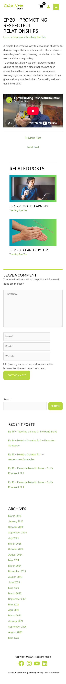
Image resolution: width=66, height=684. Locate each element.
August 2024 (15, 554)
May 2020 (13, 637)
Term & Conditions (17, 672)
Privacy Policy (36, 672)
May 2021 (13, 604)
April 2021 (13, 610)
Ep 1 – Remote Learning (28, 206)
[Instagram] (29, 663)
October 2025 (15, 527)
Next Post (33, 147)
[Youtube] (37, 663)
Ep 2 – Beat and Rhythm (28, 250)
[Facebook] (21, 663)
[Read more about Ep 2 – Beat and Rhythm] (32, 232)
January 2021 (15, 621)
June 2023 (14, 582)
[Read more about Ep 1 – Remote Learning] (32, 188)
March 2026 (14, 515)
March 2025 (14, 543)
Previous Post (33, 137)
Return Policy (52, 672)
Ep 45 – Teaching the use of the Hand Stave (32, 431)
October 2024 (15, 549)
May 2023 (13, 587)
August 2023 (15, 576)
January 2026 (15, 521)
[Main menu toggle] (56, 7)
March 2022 (14, 593)
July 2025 (13, 538)
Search (7, 399)
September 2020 (17, 626)
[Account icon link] (48, 6)
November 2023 (17, 571)
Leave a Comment (13, 37)
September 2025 (17, 532)
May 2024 (13, 560)
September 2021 (17, 599)
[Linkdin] (45, 663)
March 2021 (14, 615)
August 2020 (15, 632)
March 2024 (14, 565)
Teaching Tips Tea (36, 37)
